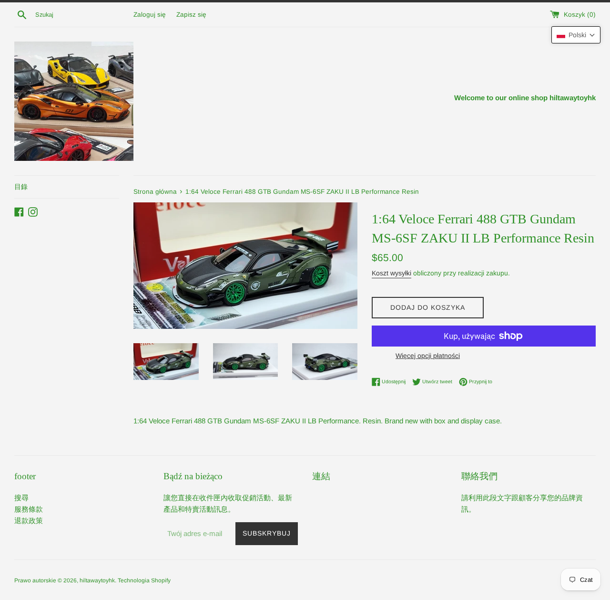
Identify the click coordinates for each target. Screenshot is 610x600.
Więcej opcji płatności (428, 355)
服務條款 (28, 509)
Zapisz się (191, 14)
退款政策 (28, 520)
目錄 (21, 186)
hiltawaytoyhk (97, 580)
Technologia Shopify (144, 580)
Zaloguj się (149, 14)
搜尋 (21, 498)
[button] (576, 35)
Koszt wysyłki (391, 273)
